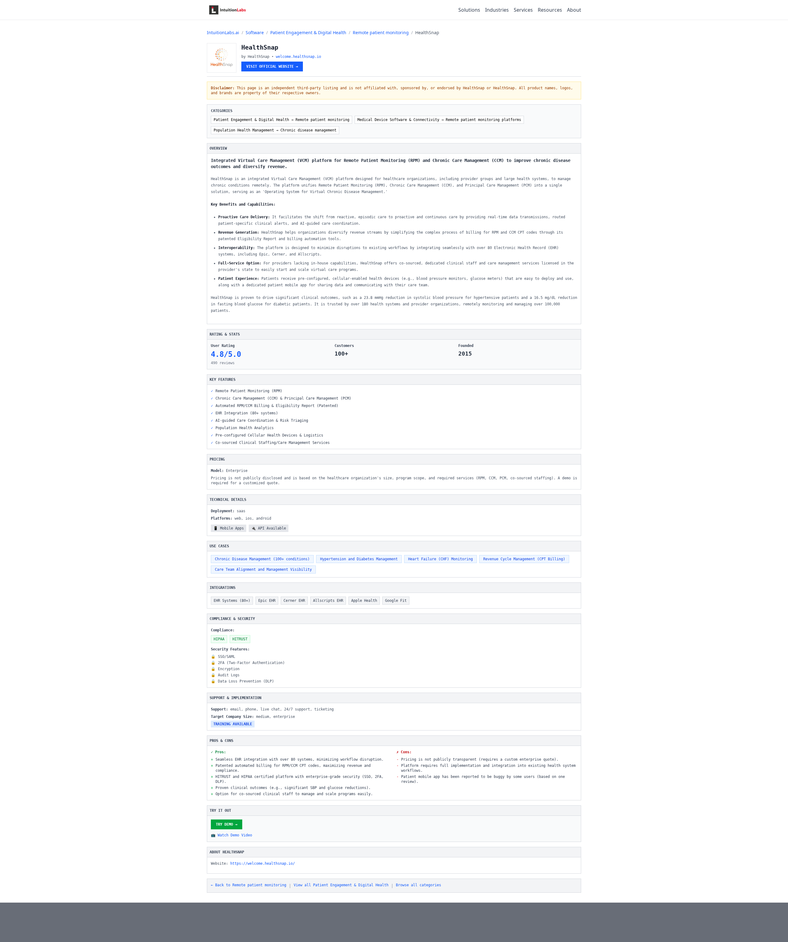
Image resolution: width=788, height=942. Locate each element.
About (574, 9)
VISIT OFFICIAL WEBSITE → (272, 66)
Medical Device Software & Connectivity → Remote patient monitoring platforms (439, 120)
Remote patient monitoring (381, 32)
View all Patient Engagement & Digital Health (341, 885)
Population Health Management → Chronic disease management (275, 130)
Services (523, 9)
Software (255, 32)
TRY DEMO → (226, 824)
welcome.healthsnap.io (298, 56)
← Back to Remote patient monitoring (248, 885)
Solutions (469, 9)
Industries (497, 9)
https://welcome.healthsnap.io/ (262, 863)
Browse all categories (418, 885)
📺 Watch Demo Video (231, 835)
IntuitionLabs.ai (223, 32)
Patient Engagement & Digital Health (308, 32)
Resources (550, 9)
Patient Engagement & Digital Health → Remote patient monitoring (281, 120)
